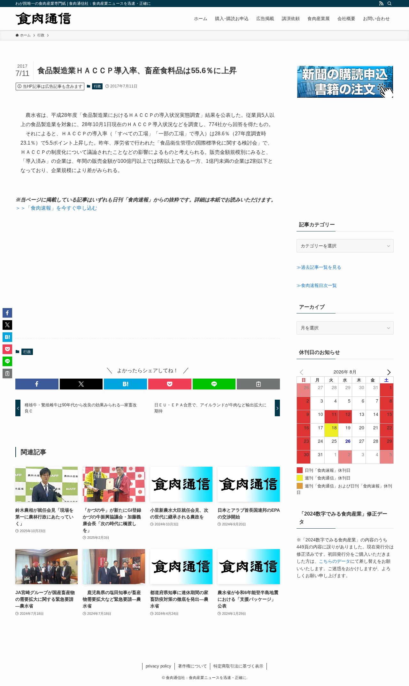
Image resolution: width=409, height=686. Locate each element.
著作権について (192, 666)
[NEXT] (388, 371)
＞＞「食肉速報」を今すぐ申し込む (56, 208)
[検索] (389, 3)
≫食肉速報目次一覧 (317, 285)
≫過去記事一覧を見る (319, 267)
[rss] (381, 3)
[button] (36, 384)
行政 (97, 86)
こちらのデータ (334, 561)
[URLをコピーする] (258, 384)
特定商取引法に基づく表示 (238, 666)
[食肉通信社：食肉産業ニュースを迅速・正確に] (43, 18)
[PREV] (303, 371)
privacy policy (158, 666)
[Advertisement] (147, 275)
